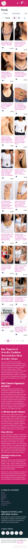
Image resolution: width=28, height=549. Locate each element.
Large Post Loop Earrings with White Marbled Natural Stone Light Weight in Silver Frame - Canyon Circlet (7, 139)
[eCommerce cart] (17, 3)
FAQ (2, 499)
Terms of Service (6, 503)
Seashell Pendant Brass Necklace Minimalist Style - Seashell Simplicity (7, 106)
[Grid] (14, 18)
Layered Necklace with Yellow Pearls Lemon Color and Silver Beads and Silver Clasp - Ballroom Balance (7, 236)
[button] (3, 47)
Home (2, 492)
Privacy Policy (5, 501)
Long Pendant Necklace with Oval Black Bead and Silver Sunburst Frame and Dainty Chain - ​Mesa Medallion (7, 172)
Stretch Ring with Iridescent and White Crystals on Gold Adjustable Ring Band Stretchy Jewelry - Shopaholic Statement (7, 205)
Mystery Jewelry (5, 327)
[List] (19, 18)
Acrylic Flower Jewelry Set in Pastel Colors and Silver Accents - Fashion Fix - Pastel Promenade (7, 299)
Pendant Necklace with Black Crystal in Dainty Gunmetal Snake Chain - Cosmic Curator (21, 329)
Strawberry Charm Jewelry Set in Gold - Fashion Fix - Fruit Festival (6, 268)
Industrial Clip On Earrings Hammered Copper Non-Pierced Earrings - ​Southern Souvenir (6, 75)
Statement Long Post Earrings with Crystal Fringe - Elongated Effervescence (20, 44)
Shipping (3, 497)
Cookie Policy (20, 542)
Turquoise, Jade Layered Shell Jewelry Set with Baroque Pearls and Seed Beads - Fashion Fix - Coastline (21, 236)
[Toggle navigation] (25, 3)
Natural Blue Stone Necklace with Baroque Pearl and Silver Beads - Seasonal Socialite (21, 74)
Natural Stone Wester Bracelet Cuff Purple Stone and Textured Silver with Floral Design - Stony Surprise (21, 204)
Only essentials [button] (17, 546)
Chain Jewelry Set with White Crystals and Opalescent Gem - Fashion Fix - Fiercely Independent (20, 268)
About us (3, 494)
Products (3, 496)
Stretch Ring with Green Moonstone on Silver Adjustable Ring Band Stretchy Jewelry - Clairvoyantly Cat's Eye (20, 107)
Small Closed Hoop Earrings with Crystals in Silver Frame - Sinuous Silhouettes (20, 172)
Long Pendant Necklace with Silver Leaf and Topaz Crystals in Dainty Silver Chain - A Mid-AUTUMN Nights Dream (21, 140)
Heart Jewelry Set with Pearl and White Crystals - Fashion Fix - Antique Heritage (20, 299)
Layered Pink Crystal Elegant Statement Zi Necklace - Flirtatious (6, 43)
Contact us (4, 505)
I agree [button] (24, 546)
